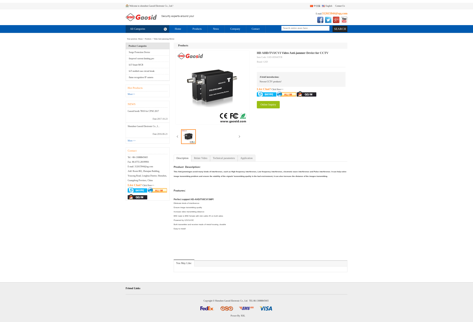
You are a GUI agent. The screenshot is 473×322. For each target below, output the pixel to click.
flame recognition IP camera (141, 77)
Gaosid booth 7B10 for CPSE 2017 (143, 111)
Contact (256, 29)
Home (178, 29)
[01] (207, 308)
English (329, 6)
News (216, 29)
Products (197, 29)
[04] (266, 308)
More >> (132, 140)
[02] (227, 308)
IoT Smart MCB (136, 65)
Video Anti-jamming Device (164, 39)
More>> (131, 94)
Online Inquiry (268, 104)
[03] (246, 308)
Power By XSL (238, 315)
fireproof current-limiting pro (141, 58)
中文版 (317, 6)
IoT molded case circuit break (141, 71)
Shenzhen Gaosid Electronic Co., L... (144, 126)
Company (235, 29)
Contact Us (340, 6)
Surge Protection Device (139, 52)
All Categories (137, 29)
